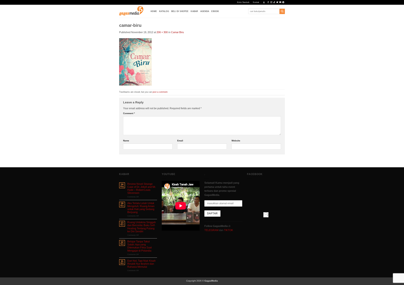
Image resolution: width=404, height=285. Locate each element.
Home (154, 11)
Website (236, 140)
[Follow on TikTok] (274, 2)
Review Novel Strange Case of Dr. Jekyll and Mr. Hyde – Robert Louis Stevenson (141, 188)
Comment (129, 113)
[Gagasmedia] (132, 11)
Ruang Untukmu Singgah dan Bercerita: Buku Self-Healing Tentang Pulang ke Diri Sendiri (141, 227)
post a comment (160, 92)
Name (126, 140)
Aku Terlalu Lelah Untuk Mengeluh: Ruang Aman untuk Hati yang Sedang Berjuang (140, 208)
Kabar (194, 11)
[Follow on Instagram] (271, 2)
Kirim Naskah (243, 2)
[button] (264, 2)
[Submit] (282, 11)
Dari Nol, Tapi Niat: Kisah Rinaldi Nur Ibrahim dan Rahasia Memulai (141, 263)
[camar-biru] (135, 61)
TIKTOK (228, 230)
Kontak (256, 2)
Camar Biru (177, 32)
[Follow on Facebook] (268, 2)
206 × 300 (162, 32)
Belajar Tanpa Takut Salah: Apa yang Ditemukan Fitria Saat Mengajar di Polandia (139, 246)
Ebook (215, 11)
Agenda (204, 11)
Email (180, 140)
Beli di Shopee (180, 11)
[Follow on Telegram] (283, 2)
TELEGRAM (211, 230)
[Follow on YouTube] (280, 2)
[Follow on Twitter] (277, 2)
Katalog (164, 11)
